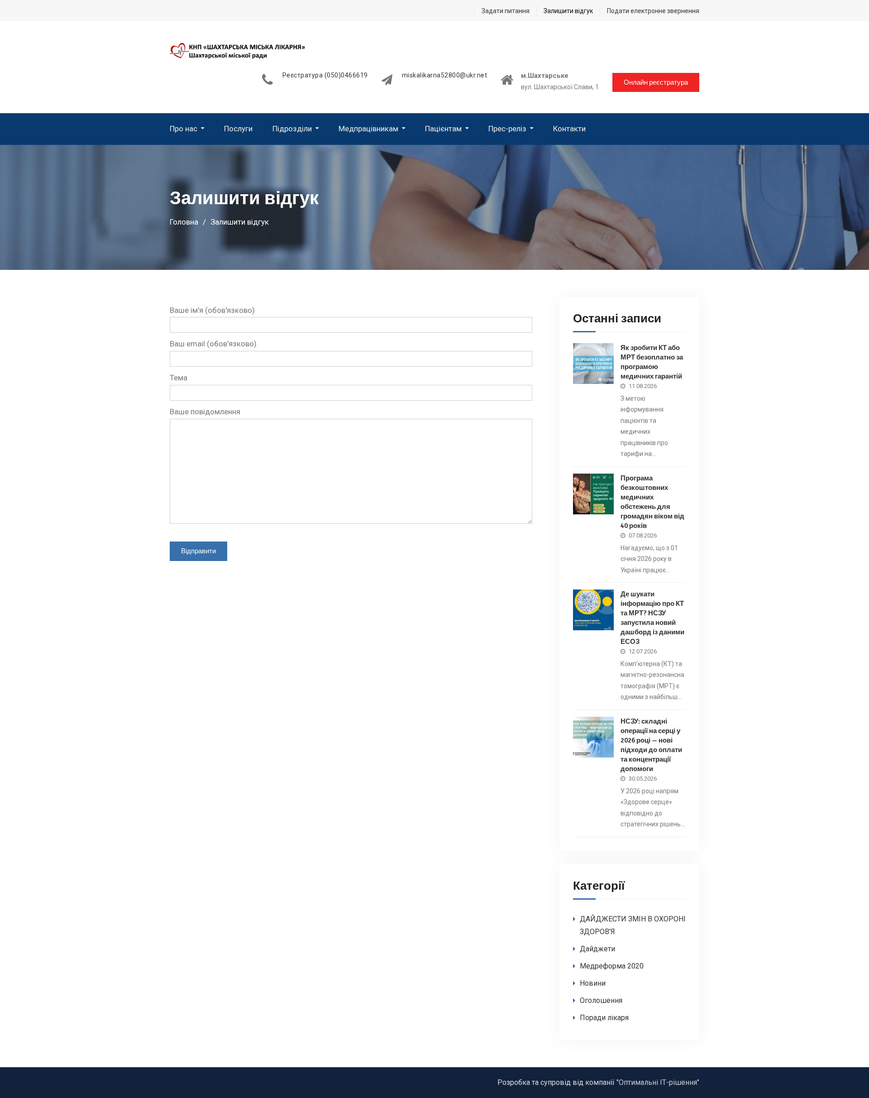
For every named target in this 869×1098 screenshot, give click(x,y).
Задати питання (506, 10)
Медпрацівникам (368, 128)
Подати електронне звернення (653, 10)
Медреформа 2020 (612, 966)
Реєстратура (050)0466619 (325, 75)
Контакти (569, 128)
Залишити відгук (568, 10)
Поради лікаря (604, 1017)
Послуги (238, 128)
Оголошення (601, 1000)
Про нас (183, 128)
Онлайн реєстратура (656, 82)
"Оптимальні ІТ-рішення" (657, 1082)
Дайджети (597, 949)
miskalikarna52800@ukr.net (444, 75)
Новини (593, 983)
